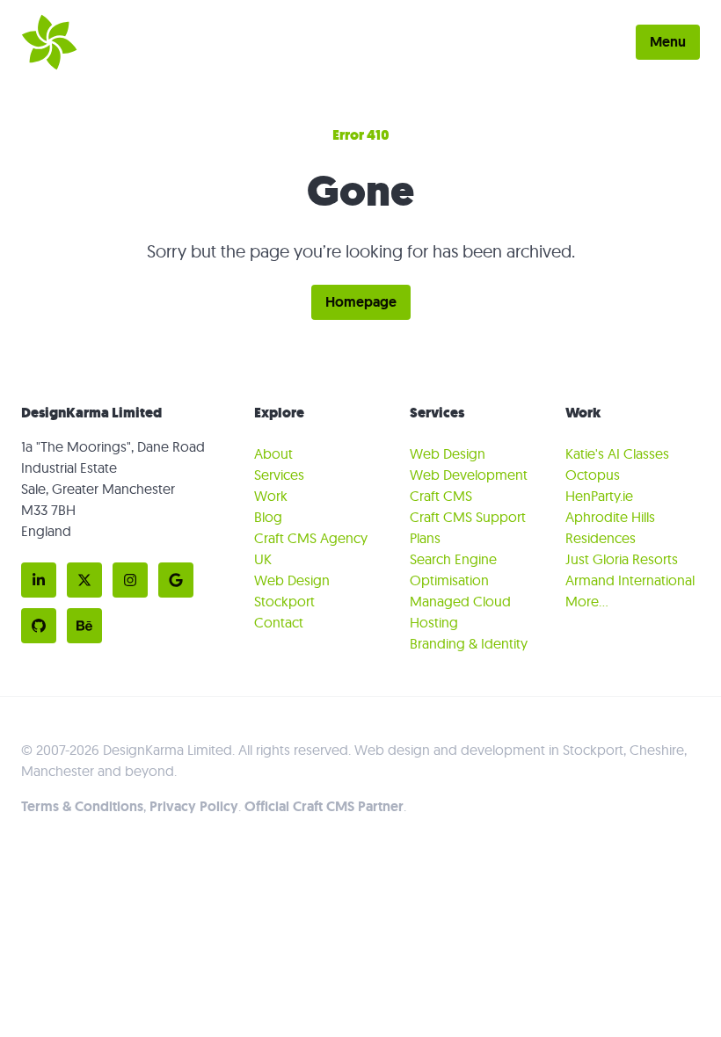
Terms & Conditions (82, 806)
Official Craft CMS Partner (324, 806)
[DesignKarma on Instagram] (130, 580)
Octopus (592, 474)
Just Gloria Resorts (621, 559)
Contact (278, 622)
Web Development (469, 474)
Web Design (447, 453)
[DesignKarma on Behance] (84, 625)
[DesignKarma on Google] (175, 580)
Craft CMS (441, 495)
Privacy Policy (193, 806)
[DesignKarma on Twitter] (84, 580)
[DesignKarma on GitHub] (38, 625)
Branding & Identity (469, 643)
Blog (268, 517)
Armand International (630, 580)
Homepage (361, 302)
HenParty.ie (599, 495)
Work (271, 495)
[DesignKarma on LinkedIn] (38, 580)
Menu (668, 42)
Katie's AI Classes (617, 453)
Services (279, 474)
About (273, 453)
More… (586, 601)
